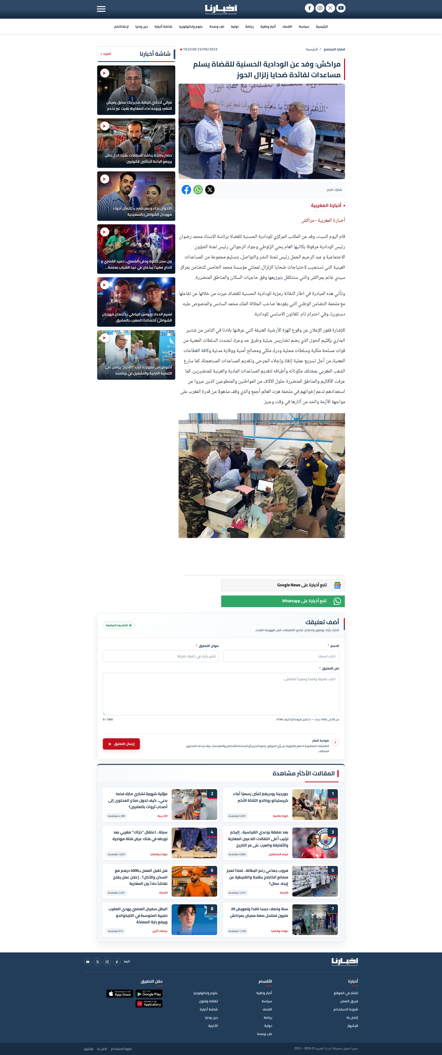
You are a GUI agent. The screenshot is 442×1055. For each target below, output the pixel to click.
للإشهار (352, 1026)
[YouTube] (88, 962)
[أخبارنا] (345, 962)
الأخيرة (213, 1026)
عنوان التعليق (207, 646)
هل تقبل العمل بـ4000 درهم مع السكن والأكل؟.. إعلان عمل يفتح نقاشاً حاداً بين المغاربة (140, 877)
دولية (235, 26)
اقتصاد (287, 26)
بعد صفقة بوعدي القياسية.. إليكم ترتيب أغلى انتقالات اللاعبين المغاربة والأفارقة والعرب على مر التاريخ (258, 839)
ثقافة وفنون (208, 1001)
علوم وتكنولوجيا (191, 26)
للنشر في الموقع (346, 993)
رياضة (249, 26)
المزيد (106, 54)
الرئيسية (322, 26)
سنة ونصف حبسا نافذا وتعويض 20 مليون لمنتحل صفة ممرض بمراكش (259, 912)
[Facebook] (117, 962)
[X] (97, 962)
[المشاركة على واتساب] (198, 189)
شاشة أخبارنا (163, 26)
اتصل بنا (102, 1049)
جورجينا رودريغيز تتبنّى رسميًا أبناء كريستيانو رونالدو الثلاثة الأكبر (260, 797)
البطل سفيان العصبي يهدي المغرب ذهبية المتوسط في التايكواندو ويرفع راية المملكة (138, 915)
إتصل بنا (352, 1017)
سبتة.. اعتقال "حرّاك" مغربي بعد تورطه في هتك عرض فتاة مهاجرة (140, 835)
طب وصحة (216, 26)
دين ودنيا (141, 26)
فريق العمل (349, 1001)
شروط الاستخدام (346, 1009)
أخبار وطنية (268, 26)
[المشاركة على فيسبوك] (186, 189)
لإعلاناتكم (121, 26)
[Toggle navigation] (101, 9)
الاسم (333, 646)
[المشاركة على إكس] (210, 189)
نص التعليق (329, 668)
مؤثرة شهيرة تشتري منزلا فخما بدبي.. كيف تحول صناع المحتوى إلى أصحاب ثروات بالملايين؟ (138, 800)
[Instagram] (107, 962)
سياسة (304, 26)
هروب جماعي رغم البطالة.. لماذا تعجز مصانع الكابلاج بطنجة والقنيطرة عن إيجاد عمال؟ (257, 877)
